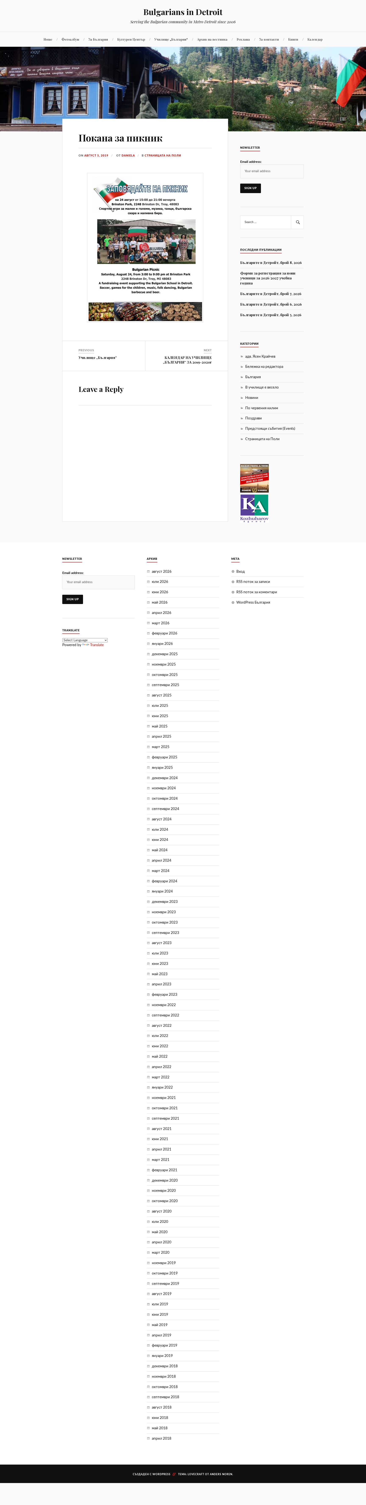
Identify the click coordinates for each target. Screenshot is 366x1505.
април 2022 (161, 1067)
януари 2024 (162, 891)
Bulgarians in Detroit (183, 11)
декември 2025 (165, 654)
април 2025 (161, 736)
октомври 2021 (165, 1108)
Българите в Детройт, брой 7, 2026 (270, 293)
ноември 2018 (164, 1376)
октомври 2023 (165, 922)
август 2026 (162, 571)
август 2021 (162, 1129)
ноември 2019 (164, 1263)
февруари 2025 (164, 757)
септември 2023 (165, 933)
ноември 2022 (164, 1005)
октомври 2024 (165, 798)
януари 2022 (162, 1087)
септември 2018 (165, 1397)
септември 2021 (165, 1118)
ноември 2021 (164, 1098)
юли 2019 (160, 1304)
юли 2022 (160, 1036)
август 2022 (162, 1025)
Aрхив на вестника (212, 39)
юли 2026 (160, 582)
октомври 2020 (165, 1201)
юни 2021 (160, 1139)
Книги (293, 39)
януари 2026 (162, 643)
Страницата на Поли (163, 155)
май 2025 (160, 726)
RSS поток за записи (253, 582)
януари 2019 (162, 1356)
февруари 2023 (164, 994)
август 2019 (162, 1294)
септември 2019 (165, 1283)
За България (98, 39)
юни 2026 (160, 592)
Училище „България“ (171, 39)
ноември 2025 (164, 664)
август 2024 (162, 819)
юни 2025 (160, 716)
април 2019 (161, 1335)
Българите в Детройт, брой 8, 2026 (271, 262)
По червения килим (261, 408)
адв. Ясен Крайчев (260, 356)
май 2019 (160, 1325)
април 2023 (161, 984)
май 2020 (160, 1232)
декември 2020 (165, 1180)
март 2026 (160, 623)
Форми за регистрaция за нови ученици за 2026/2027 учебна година (267, 278)
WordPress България (253, 602)
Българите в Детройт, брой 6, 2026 (271, 304)
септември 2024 (165, 809)
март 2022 (160, 1077)
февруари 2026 (164, 633)
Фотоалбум (70, 39)
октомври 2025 (165, 675)
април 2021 (161, 1149)
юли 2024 (160, 829)
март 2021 (160, 1160)
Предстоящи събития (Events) (270, 428)
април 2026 (161, 613)
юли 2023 (160, 953)
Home (48, 39)
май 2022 (160, 1056)
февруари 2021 (164, 1170)
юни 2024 (160, 840)
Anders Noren (221, 1474)
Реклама (243, 39)
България (253, 377)
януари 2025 (162, 767)
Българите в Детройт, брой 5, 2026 (270, 314)
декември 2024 (165, 778)
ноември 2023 (164, 912)
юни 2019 (160, 1314)
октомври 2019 (165, 1273)
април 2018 (161, 1438)
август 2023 (162, 943)
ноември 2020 (164, 1190)
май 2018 (160, 1428)
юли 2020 (160, 1221)
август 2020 (162, 1211)
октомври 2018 (165, 1387)
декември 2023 (165, 902)
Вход (240, 571)
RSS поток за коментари (256, 592)
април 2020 (161, 1242)
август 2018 (162, 1407)
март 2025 (160, 747)
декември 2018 (165, 1366)
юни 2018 (160, 1418)
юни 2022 (160, 1046)
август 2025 (162, 695)
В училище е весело (262, 387)
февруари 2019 (164, 1345)
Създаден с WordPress (152, 1474)
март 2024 (160, 871)
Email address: (251, 161)
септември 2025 (165, 685)
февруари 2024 (164, 881)
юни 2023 (160, 963)
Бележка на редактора (264, 366)
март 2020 (160, 1252)
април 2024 (161, 860)
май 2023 (160, 974)
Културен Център (131, 39)
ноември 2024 (164, 788)
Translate (97, 645)
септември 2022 (165, 1015)
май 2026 (160, 602)
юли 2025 (160, 705)
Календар (315, 39)
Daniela (128, 155)
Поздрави (253, 418)
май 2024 (160, 850)
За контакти (269, 39)
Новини (251, 398)
